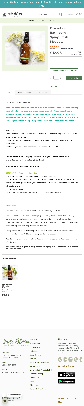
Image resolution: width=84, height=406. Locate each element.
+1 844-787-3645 (9, 365)
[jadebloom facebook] (66, 359)
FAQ (32, 381)
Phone (4, 362)
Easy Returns (35, 355)
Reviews (43, 92)
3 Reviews (54, 48)
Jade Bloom (13, 398)
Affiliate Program (37, 366)
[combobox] (49, 14)
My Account (35, 344)
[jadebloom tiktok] (60, 359)
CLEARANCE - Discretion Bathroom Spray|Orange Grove (7, 288)
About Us (34, 385)
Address (5, 352)
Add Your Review (67, 48)
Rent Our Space (36, 378)
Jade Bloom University (39, 362)
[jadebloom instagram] (76, 359)
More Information (24, 92)
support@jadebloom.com (13, 372)
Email (4, 369)
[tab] (8, 92)
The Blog (33, 359)
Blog (60, 402)
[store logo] (12, 14)
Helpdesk (34, 351)
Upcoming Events (66, 366)
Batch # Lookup (36, 374)
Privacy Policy (64, 398)
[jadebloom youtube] (71, 359)
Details (8, 92)
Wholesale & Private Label (41, 370)
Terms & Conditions (38, 389)
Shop (74, 398)
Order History (35, 347)
